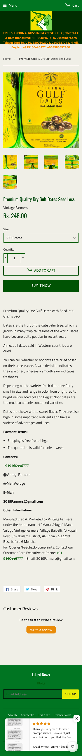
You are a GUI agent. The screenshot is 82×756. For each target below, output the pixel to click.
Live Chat (44, 715)
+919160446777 (16, 465)
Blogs (41, 683)
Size (6, 229)
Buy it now (41, 286)
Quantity (8, 249)
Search (12, 715)
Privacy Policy (62, 715)
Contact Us (27, 715)
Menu (13, 5)
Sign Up (70, 694)
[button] (76, 718)
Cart (75, 5)
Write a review (41, 629)
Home (7, 58)
